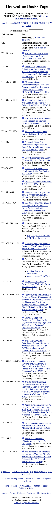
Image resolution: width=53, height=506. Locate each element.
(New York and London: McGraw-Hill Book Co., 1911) (35, 87)
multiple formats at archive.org (35, 272)
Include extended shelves (26, 18)
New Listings (25, 486)
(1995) (36, 323)
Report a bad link (33, 479)
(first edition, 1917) (36, 71)
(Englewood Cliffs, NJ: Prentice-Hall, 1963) (36, 171)
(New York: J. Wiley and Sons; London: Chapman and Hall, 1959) (36, 146)
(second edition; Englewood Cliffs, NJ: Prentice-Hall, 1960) (36, 120)
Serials (31, 488)
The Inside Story (44, 493)
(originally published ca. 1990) (35, 102)
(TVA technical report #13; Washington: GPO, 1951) (36, 389)
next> (28, 25)
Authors (37, 486)
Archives (31, 493)
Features (20, 493)
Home (6, 486)
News (12, 493)
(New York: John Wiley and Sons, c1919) (36, 284)
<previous (5, 23)
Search (14, 486)
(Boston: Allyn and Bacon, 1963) (36, 159)
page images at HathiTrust (38, 235)
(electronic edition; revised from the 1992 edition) (36, 194)
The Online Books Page (26, 6)
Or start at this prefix (19, 31)
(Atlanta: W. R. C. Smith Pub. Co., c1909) (35, 441)
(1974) (36, 246)
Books (4, 493)
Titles (45, 486)
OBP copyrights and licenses (26, 502)
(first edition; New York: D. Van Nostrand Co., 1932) (37, 302)
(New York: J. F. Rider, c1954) (34, 132)
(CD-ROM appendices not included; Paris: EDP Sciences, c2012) (36, 346)
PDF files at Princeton (36, 238)
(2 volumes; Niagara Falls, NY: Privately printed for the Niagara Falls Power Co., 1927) (37, 410)
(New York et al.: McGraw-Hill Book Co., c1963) (36, 425)
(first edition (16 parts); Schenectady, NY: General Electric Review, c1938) (36, 457)
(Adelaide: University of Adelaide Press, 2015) (36, 208)
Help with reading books (12, 479)
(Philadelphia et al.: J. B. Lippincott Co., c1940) (35, 56)
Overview (44, 16)
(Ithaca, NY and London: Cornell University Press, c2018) (36, 366)
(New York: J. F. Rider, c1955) (37, 182)
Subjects (22, 488)
